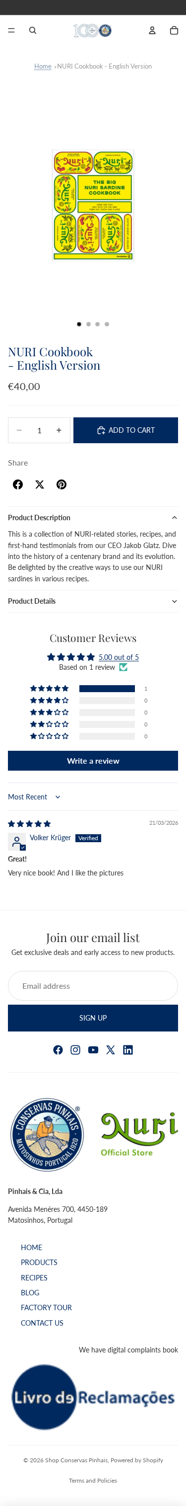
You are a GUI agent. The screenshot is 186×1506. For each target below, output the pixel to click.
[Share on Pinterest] (61, 484)
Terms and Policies (93, 1480)
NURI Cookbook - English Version (104, 66)
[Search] (33, 30)
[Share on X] (40, 484)
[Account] (152, 30)
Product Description (39, 517)
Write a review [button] (93, 760)
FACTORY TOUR (46, 1308)
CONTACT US (42, 1323)
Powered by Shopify (137, 1460)
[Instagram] (75, 1050)
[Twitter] (111, 1050)
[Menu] (11, 30)
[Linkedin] (128, 1050)
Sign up (93, 1017)
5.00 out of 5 (119, 657)
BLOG (30, 1292)
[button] (50, 688)
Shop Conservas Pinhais (76, 1460)
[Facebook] (58, 1050)
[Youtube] (93, 1050)
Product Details (32, 601)
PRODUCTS (39, 1263)
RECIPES (34, 1277)
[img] (29, 823)
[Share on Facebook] (18, 484)
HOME (31, 1247)
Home (43, 66)
